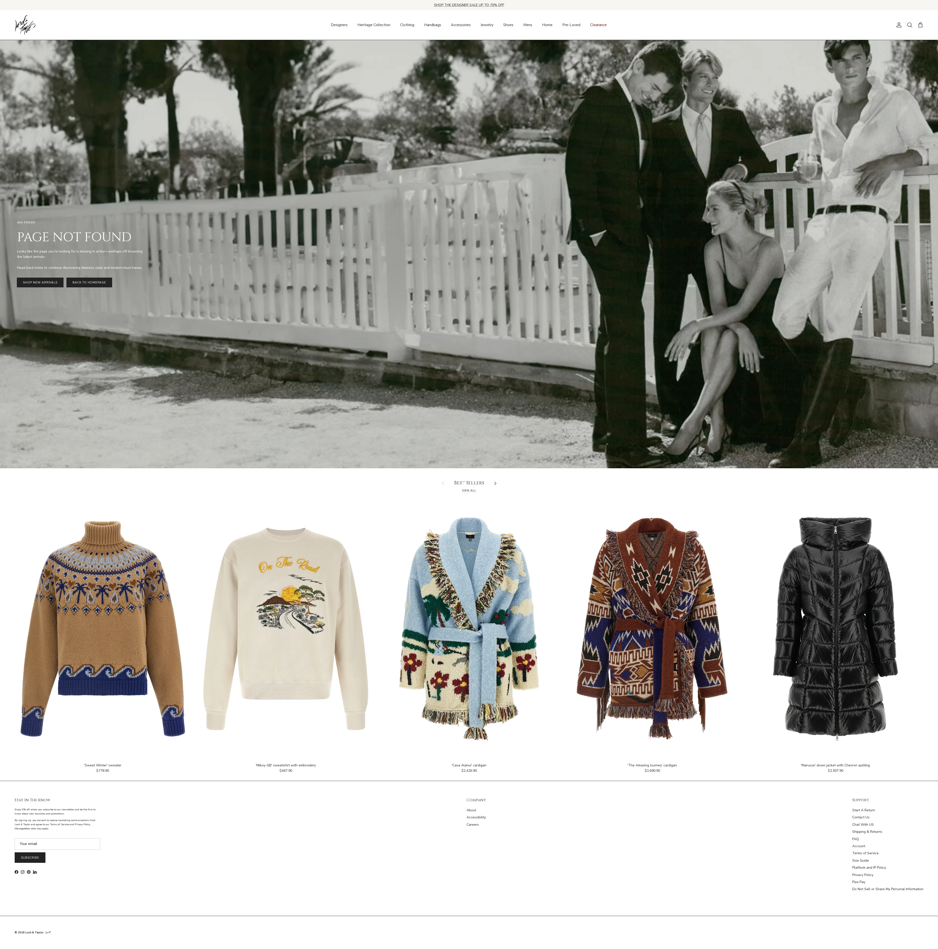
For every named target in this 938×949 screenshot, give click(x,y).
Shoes (508, 24)
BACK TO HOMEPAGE (89, 282)
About (471, 810)
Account (858, 846)
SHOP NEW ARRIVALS (40, 282)
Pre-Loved (571, 24)
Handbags (432, 24)
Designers (339, 24)
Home (547, 24)
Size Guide (860, 860)
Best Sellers (469, 483)
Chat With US (863, 824)
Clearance (598, 24)
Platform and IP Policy (869, 867)
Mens (527, 24)
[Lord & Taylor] (25, 25)
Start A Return (863, 810)
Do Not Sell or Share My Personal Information (887, 889)
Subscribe (30, 858)
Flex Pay (858, 882)
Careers (473, 824)
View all (469, 490)
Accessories (461, 24)
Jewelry (486, 24)
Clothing (407, 24)
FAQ (855, 839)
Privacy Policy (862, 875)
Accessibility (476, 817)
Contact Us (861, 817)
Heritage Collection (373, 24)
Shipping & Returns (867, 831)
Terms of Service (865, 853)
